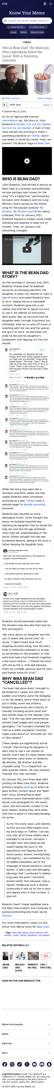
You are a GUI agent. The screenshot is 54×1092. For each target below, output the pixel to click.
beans (14, 297)
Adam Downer (12, 98)
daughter (32, 935)
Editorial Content (37, 32)
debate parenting (34, 504)
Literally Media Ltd (26, 1076)
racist (15, 935)
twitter (23, 935)
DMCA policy (37, 1082)
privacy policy (18, 1082)
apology (29, 787)
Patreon (7, 915)
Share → (47, 105)
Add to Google (44, 98)
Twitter (35, 135)
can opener (44, 935)
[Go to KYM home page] (4, 3)
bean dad (16, 932)
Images (13, 32)
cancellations (10, 120)
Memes (23, 32)
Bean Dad (44, 143)
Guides (27, 42)
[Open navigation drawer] (51, 4)
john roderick (36, 932)
